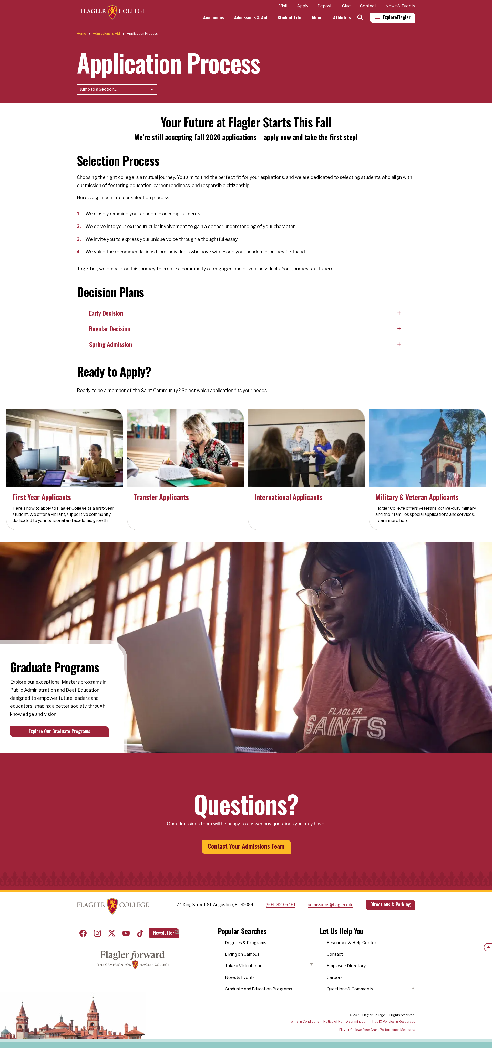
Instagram (97, 933)
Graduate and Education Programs (258, 989)
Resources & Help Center (351, 942)
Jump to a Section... (98, 89)
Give (346, 6)
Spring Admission (110, 344)
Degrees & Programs (245, 942)
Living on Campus (242, 954)
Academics (213, 17)
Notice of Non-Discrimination (345, 1021)
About (317, 17)
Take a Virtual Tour (243, 965)
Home (81, 33)
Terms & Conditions (304, 1021)
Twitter (112, 933)
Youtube (126, 933)
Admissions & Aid (250, 17)
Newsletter (163, 932)
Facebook (83, 933)
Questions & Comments (350, 989)
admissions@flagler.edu (330, 904)
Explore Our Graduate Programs (59, 731)
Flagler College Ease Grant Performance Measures (377, 1030)
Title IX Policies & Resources (393, 1021)
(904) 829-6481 (280, 904)
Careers (335, 977)
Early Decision (106, 312)
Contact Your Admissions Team (246, 845)
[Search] (360, 17)
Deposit (325, 6)
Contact (368, 6)
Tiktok (140, 933)
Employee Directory (346, 965)
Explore (397, 17)
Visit (283, 6)
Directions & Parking (390, 904)
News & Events (400, 6)
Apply (302, 6)
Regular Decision (109, 328)
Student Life (289, 17)
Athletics (342, 17)
